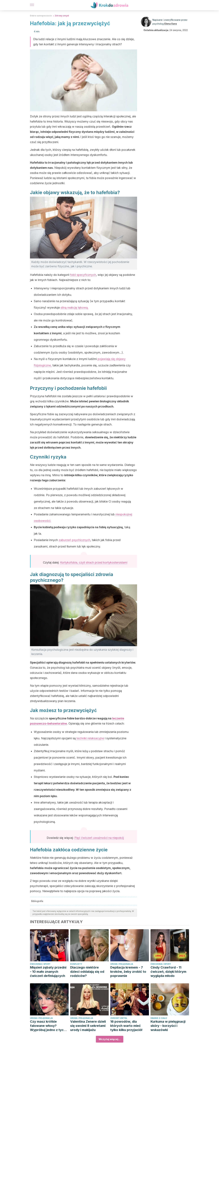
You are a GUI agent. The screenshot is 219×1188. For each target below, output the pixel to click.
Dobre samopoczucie (41, 15)
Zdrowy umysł (62, 15)
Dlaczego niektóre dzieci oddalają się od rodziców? (87, 971)
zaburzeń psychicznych (74, 540)
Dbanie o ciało (159, 1018)
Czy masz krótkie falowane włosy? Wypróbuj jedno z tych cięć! (48, 1026)
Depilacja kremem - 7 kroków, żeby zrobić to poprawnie (128, 971)
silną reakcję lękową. (74, 307)
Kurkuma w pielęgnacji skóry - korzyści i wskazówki (168, 1026)
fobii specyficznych (83, 274)
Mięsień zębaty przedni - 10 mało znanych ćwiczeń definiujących (48, 971)
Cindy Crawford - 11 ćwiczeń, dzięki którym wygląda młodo (168, 971)
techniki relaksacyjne (90, 738)
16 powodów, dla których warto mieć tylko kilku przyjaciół (126, 1026)
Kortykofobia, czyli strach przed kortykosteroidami (93, 562)
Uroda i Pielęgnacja (121, 964)
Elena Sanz (170, 23)
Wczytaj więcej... (110, 1039)
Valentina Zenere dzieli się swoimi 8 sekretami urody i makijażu (88, 1026)
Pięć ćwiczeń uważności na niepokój (99, 837)
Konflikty (76, 964)
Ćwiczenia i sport (40, 964)
